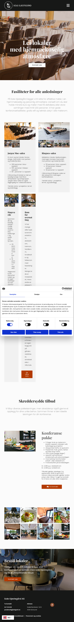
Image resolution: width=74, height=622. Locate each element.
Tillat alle (60, 332)
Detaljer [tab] (37, 294)
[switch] (28, 324)
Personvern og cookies (33, 616)
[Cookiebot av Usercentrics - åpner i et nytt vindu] (63, 288)
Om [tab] (61, 294)
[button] (37, 65)
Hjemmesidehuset (17, 616)
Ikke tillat (14, 332)
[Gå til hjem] (20, 5)
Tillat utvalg (37, 332)
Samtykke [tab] (13, 294)
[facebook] (52, 605)
